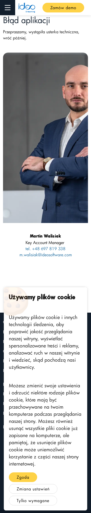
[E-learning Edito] (26, 8)
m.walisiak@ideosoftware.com (45, 255)
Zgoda (23, 477)
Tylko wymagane (33, 500)
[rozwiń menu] (7, 7)
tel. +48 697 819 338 (45, 248)
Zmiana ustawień (33, 489)
